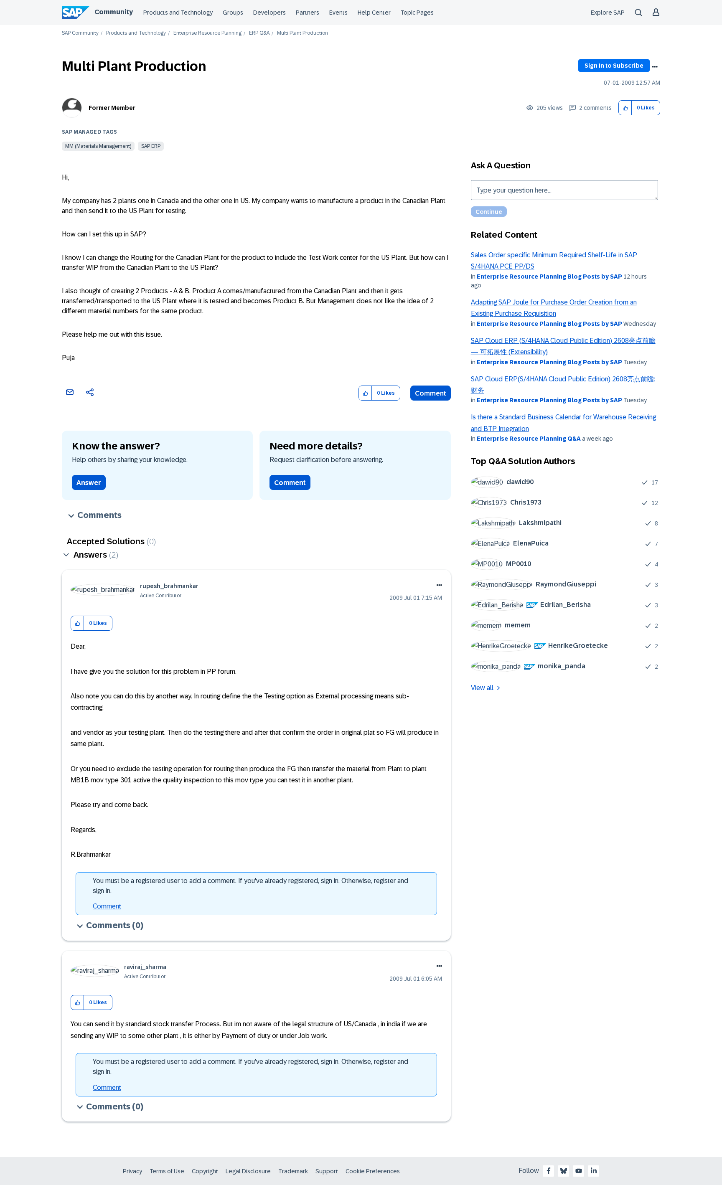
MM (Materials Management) (98, 146)
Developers (269, 12)
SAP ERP (150, 146)
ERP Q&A (259, 33)
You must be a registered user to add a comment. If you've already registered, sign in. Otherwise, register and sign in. (250, 885)
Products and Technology (178, 12)
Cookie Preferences (373, 1171)
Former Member (112, 107)
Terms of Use (167, 1171)
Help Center (374, 12)
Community (113, 11)
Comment (430, 393)
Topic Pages (417, 12)
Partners (307, 12)
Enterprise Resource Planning (207, 33)
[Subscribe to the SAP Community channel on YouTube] (578, 1170)
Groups (233, 12)
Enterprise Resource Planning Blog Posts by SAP (549, 276)
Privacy (132, 1171)
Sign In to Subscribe (614, 65)
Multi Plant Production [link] (302, 33)
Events (338, 12)
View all (482, 687)
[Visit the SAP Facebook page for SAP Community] (548, 1170)
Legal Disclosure (248, 1171)
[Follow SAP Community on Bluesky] (563, 1170)
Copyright (205, 1171)
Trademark (293, 1171)
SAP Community (80, 33)
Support (326, 1171)
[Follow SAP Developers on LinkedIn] (593, 1170)
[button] (625, 108)
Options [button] (654, 66)
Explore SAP (608, 12)
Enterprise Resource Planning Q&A (529, 438)
